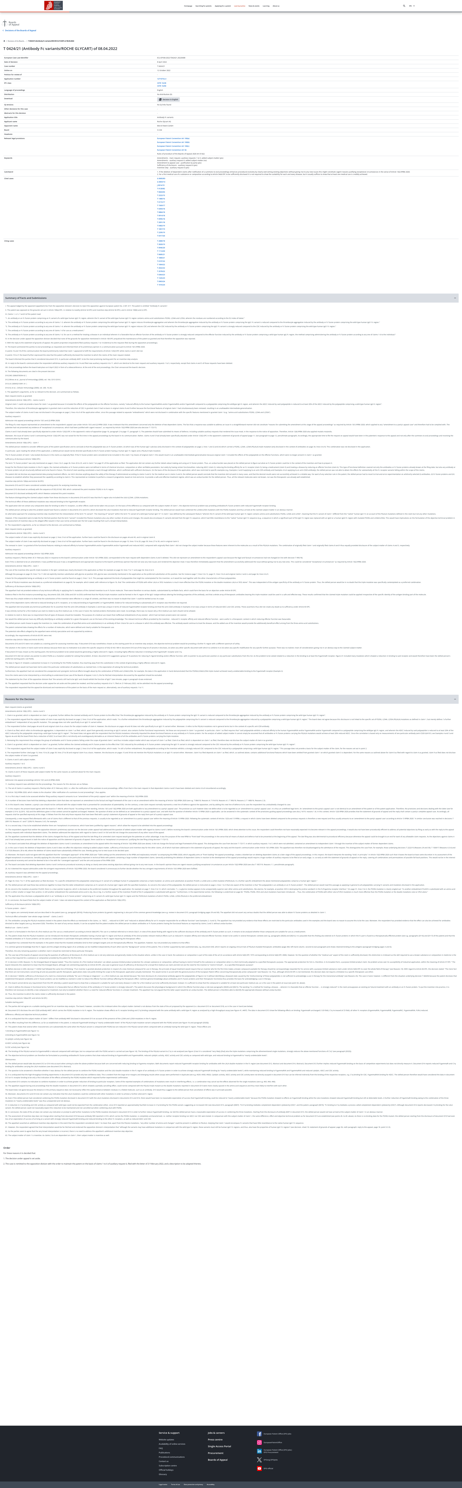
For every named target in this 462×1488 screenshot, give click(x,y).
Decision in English (170, 99)
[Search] (404, 6)
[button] (231, 298)
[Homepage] (4, 41)
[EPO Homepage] (53, 6)
